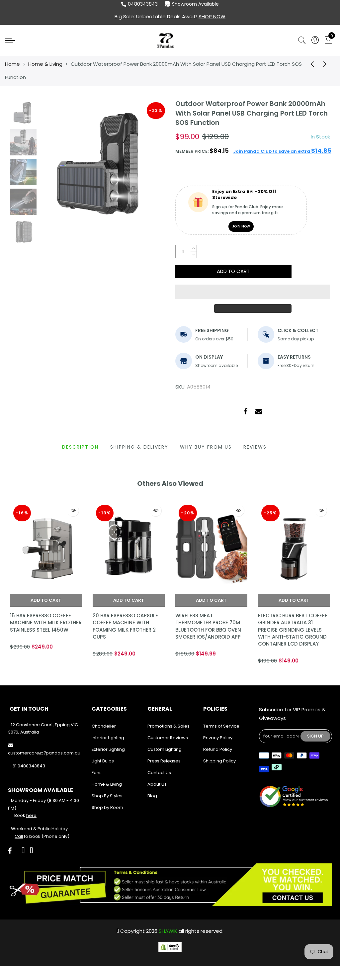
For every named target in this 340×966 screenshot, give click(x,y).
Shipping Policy (219, 761)
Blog (152, 796)
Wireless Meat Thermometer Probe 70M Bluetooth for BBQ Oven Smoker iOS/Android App (208, 626)
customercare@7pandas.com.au (44, 753)
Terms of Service (221, 726)
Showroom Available (195, 4)
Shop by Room (107, 807)
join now (241, 226)
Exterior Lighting (108, 749)
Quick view (73, 510)
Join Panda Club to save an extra (282, 151)
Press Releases (164, 761)
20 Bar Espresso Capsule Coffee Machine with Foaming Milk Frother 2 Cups (125, 626)
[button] (252, 292)
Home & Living (45, 63)
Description (80, 447)
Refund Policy (217, 749)
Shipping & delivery (139, 447)
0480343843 (143, 4)
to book (28, 836)
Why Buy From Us (206, 447)
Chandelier (104, 726)
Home (12, 63)
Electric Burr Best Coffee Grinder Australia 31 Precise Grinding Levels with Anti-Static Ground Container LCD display (292, 630)
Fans (97, 772)
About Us (157, 784)
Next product (326, 64)
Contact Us (159, 772)
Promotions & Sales (168, 726)
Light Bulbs (103, 761)
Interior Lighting (108, 738)
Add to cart (46, 600)
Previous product (310, 64)
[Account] (315, 40)
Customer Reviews (167, 738)
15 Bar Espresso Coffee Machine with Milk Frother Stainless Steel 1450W (46, 622)
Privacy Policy (217, 738)
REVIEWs (255, 447)
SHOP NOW (212, 16)
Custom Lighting (164, 749)
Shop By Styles (107, 796)
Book (25, 815)
